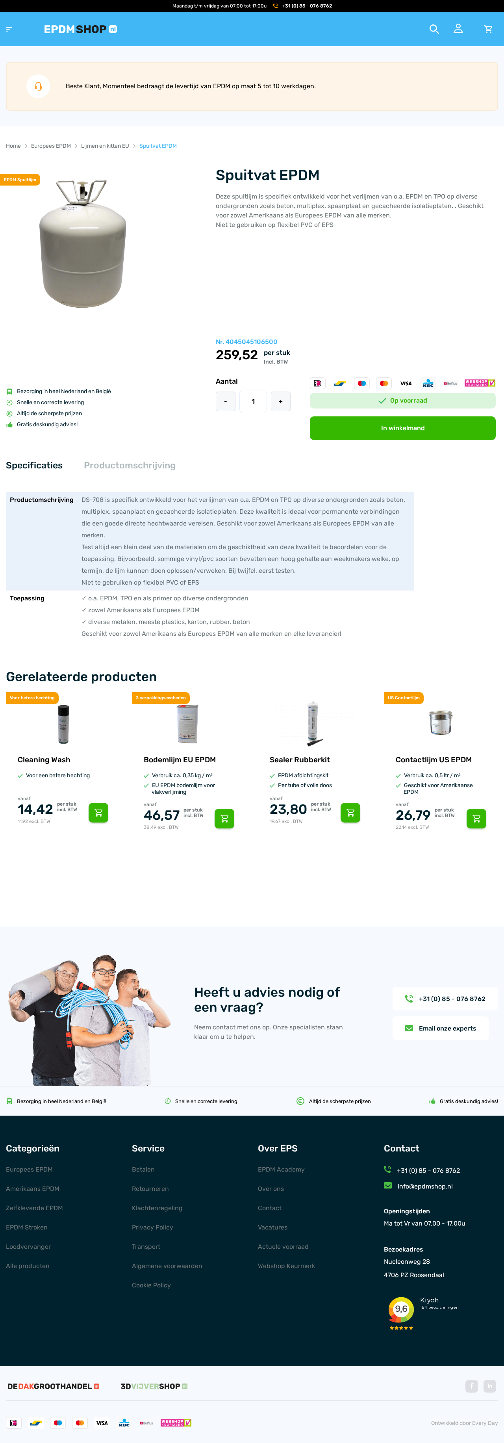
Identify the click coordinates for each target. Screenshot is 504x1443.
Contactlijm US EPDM (434, 759)
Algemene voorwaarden (167, 1266)
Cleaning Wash (44, 759)
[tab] (34, 466)
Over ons (271, 1188)
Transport (146, 1246)
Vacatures (272, 1227)
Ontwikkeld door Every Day (464, 1423)
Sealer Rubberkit (300, 759)
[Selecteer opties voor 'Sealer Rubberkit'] (350, 813)
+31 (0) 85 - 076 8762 (307, 6)
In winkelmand (403, 428)
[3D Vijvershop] (154, 1386)
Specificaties (34, 465)
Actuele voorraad (283, 1246)
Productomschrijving (130, 465)
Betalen (143, 1169)
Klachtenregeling (157, 1208)
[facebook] (471, 1386)
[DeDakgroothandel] (53, 1386)
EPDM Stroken (27, 1227)
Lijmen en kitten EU (105, 146)
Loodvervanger (28, 1246)
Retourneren (150, 1188)
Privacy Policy (152, 1227)
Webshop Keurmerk (286, 1266)
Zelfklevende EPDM (34, 1208)
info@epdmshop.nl (425, 1186)
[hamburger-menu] (9, 29)
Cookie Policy (151, 1285)
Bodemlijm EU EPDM (180, 759)
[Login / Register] (458, 31)
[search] (434, 29)
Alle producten (28, 1266)
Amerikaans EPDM (32, 1188)
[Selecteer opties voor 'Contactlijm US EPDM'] (476, 818)
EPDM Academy (281, 1169)
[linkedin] (490, 1386)
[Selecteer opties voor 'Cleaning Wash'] (98, 813)
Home (13, 146)
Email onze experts (447, 1028)
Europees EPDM (51, 146)
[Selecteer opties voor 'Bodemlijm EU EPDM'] (224, 818)
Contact (270, 1208)
